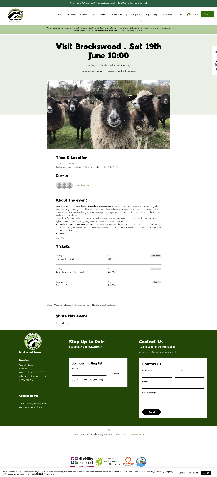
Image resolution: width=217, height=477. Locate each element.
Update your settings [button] (136, 434)
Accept (206, 472)
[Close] (213, 472)
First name (147, 371)
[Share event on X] (63, 323)
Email (75, 369)
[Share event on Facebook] (57, 323)
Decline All (193, 472)
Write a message (149, 393)
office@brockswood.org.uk (32, 376)
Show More (60, 237)
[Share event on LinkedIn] (69, 323)
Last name (179, 371)
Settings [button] (182, 472)
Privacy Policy (49, 474)
